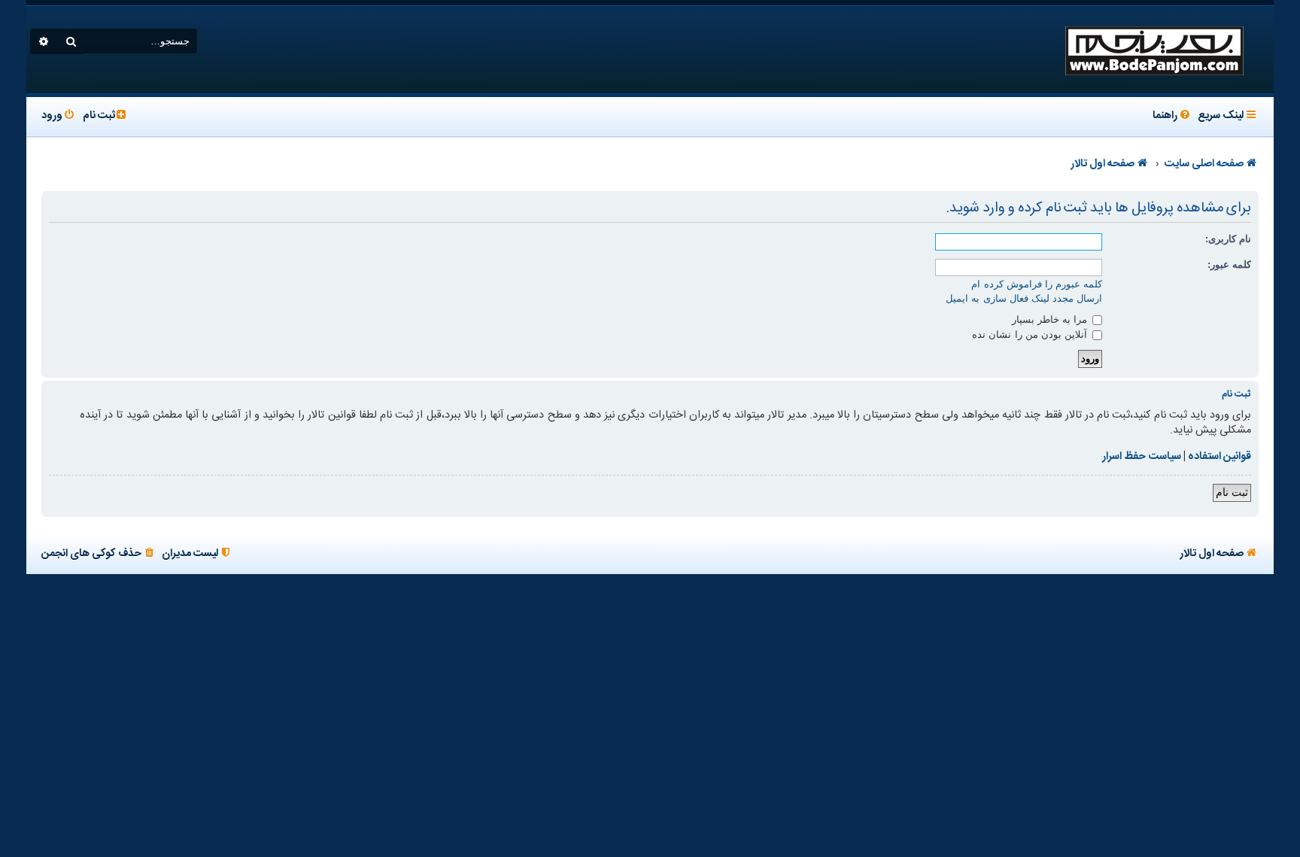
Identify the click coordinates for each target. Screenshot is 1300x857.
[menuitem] (1172, 117)
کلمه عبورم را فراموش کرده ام (1036, 284)
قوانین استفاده (1219, 456)
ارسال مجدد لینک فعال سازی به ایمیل (1024, 298)
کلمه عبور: (1229, 264)
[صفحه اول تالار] (1153, 49)
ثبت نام (1232, 492)
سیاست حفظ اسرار (1141, 456)
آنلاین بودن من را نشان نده (1031, 334)
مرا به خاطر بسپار (1051, 319)
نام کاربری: (1228, 239)
